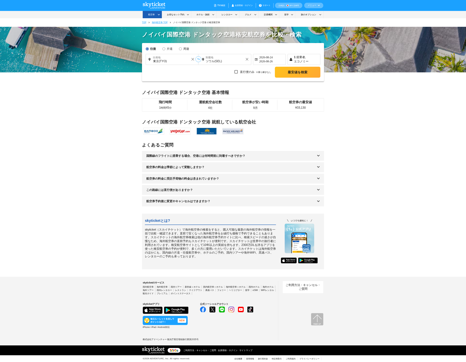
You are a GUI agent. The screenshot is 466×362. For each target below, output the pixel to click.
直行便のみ (255, 71)
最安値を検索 (297, 72)
